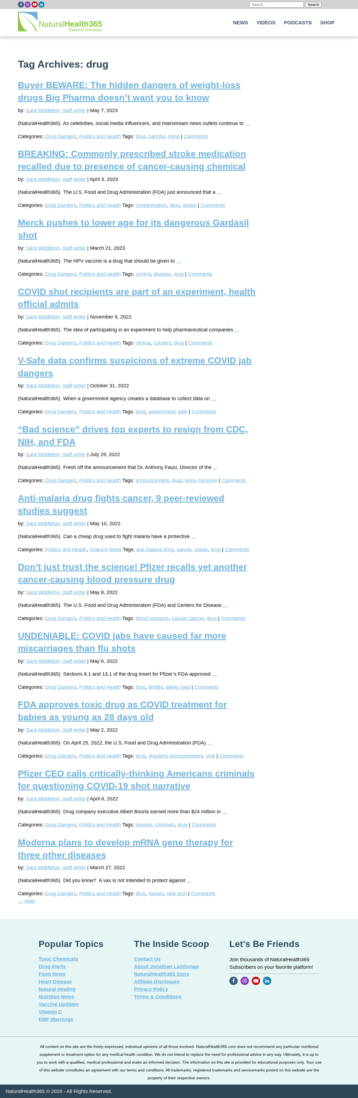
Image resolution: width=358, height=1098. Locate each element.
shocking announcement (176, 756)
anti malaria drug (155, 549)
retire (190, 480)
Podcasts (298, 22)
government (162, 411)
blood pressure (152, 618)
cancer (183, 549)
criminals (165, 825)
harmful (157, 136)
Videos (265, 22)
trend (174, 136)
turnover (208, 480)
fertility (156, 687)
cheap (201, 549)
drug (141, 136)
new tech (177, 893)
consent (162, 343)
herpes (156, 893)
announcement (152, 480)
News (240, 22)
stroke (189, 205)
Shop (327, 22)
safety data (178, 687)
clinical (143, 343)
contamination (151, 205)
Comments (196, 136)
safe (182, 411)
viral (210, 756)
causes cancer (188, 618)
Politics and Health (100, 136)
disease (162, 274)
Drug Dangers (60, 136)
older (27, 901)
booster (144, 825)
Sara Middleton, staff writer (56, 110)
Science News (105, 549)
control (143, 274)
